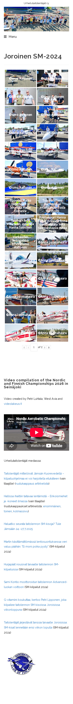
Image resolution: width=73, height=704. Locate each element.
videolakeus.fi (13, 403)
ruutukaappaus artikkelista (32, 483)
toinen (8, 511)
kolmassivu (20, 511)
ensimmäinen (52, 506)
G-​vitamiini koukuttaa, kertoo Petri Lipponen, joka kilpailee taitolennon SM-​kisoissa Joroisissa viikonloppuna (35, 604)
